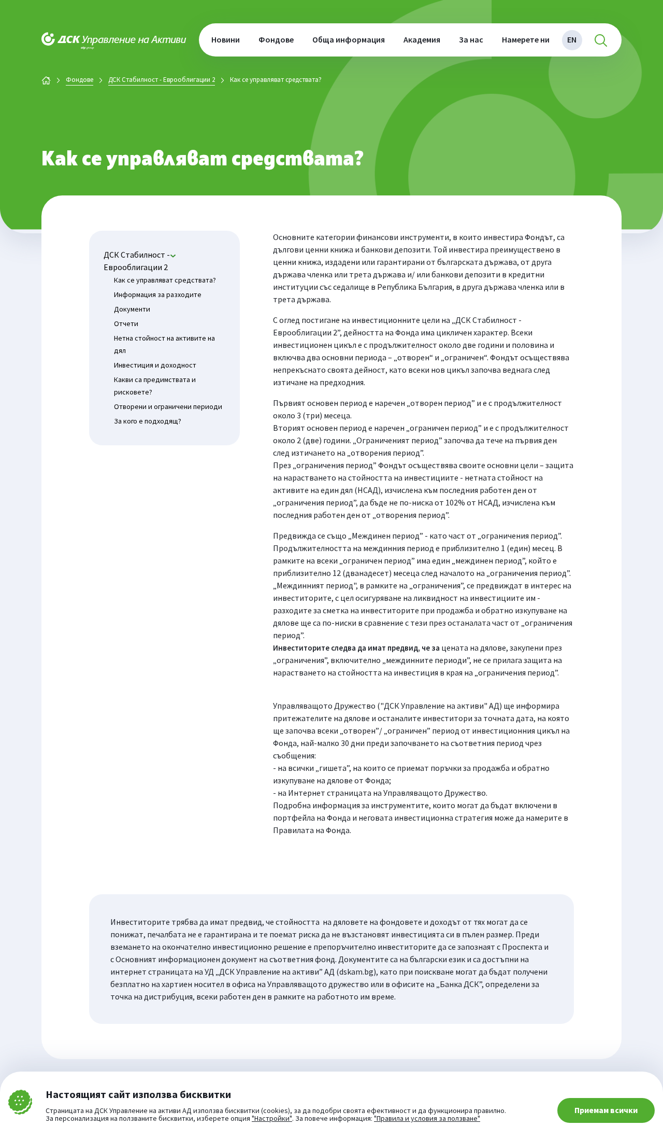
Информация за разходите (157, 294)
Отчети (126, 323)
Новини (225, 39)
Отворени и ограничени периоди (168, 406)
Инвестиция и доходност (155, 365)
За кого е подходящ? (147, 421)
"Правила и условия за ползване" (427, 1118)
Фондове (276, 39)
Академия (421, 39)
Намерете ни (526, 39)
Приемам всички (606, 1110)
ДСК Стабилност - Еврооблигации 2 (161, 80)
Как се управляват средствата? (165, 280)
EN (571, 39)
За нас (471, 39)
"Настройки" (272, 1119)
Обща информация (348, 39)
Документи (132, 309)
